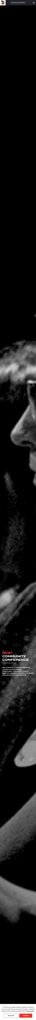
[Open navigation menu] (33, 2)
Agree (25, 1015)
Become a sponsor (18, 2)
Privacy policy (30, 1011)
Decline (11, 1015)
